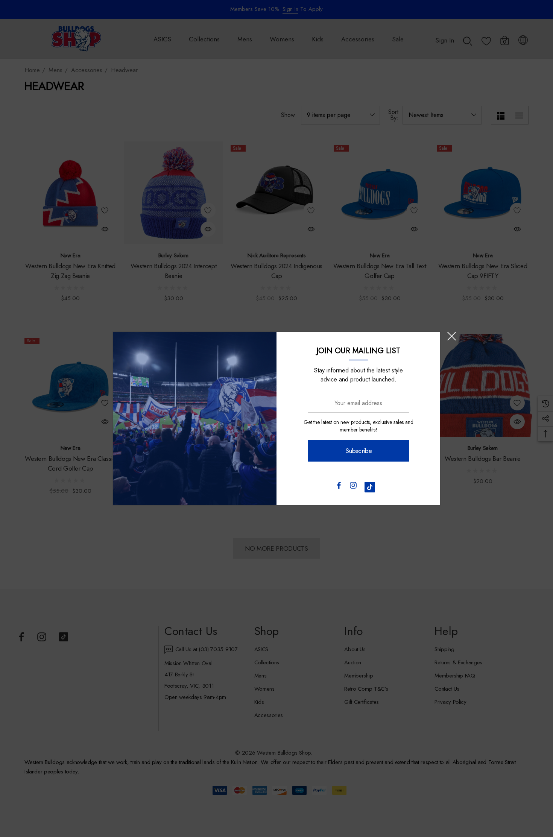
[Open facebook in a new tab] (338, 487)
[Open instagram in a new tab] (353, 487)
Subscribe (358, 450)
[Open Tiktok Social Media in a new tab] (370, 487)
